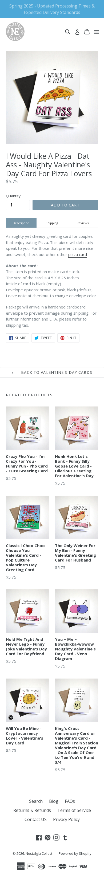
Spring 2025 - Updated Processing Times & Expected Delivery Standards (52, 9)
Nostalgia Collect (39, 853)
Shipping (52, 223)
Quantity (13, 195)
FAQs (70, 801)
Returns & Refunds (32, 810)
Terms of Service (74, 810)
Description (21, 223)
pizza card (77, 254)
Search (36, 801)
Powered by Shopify (75, 853)
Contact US (36, 819)
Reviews (83, 223)
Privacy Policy (66, 819)
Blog (53, 801)
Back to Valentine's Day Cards (56, 372)
